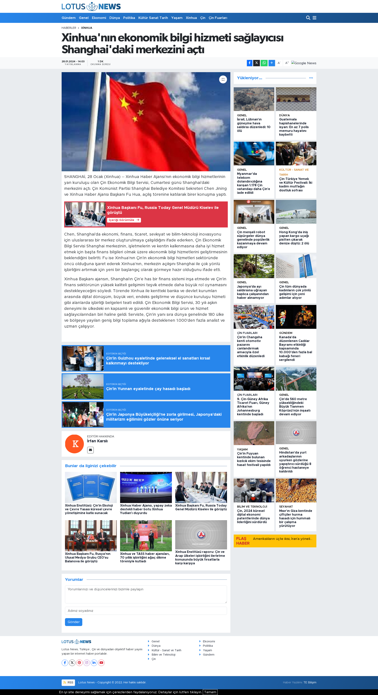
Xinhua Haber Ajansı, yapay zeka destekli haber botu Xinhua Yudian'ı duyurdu (146, 509)
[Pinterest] (79, 663)
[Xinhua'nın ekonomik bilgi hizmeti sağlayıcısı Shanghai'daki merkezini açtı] (146, 121)
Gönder (74, 622)
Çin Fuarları (218, 18)
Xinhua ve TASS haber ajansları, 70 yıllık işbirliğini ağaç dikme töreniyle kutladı (145, 557)
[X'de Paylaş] (256, 63)
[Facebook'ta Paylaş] (249, 63)
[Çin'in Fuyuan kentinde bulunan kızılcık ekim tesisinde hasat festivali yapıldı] (254, 433)
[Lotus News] (91, 6)
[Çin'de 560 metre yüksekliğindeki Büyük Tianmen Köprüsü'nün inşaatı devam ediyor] (296, 379)
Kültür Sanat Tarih (153, 18)
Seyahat (286, 506)
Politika (129, 18)
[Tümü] (311, 78)
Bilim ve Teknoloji (163, 654)
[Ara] (308, 18)
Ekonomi (99, 18)
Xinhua (191, 18)
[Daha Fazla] (272, 63)
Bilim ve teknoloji (252, 506)
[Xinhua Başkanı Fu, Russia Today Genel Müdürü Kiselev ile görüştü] (201, 487)
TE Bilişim (309, 682)
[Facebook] (65, 663)
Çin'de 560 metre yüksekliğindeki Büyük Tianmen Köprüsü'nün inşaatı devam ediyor (294, 407)
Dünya (114, 18)
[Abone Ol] (303, 63)
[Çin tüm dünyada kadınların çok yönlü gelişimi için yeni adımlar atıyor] (296, 266)
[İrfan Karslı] (74, 443)
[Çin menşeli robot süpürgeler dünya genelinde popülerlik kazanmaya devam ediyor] (254, 212)
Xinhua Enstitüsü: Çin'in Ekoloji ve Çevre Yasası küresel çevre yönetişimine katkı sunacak (89, 509)
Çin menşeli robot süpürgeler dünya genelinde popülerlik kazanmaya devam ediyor (253, 240)
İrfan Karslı (97, 441)
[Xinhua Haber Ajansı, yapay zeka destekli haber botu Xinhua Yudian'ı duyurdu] (146, 487)
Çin (202, 18)
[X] (72, 663)
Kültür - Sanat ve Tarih (166, 650)
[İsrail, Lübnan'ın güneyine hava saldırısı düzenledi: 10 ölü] (254, 99)
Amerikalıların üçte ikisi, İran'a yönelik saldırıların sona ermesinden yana (309, 538)
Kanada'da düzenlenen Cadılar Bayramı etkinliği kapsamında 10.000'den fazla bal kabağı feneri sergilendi (295, 348)
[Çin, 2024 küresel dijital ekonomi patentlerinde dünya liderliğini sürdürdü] (254, 490)
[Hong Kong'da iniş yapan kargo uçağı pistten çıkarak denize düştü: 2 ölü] (296, 212)
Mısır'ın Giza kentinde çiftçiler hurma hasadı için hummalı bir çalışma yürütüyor (295, 518)
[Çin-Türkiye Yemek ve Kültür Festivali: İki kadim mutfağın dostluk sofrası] (296, 154)
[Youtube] (101, 663)
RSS (70, 682)
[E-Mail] (90, 450)
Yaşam (177, 18)
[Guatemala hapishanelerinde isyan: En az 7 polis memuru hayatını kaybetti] (296, 99)
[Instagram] (86, 663)
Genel (84, 18)
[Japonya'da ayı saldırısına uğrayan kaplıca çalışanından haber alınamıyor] (254, 266)
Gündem (69, 18)
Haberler (69, 28)
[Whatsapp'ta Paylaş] (264, 63)
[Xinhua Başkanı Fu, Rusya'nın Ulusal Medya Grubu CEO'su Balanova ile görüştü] (91, 535)
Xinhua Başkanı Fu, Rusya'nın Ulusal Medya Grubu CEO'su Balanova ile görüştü (87, 557)
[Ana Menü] (314, 18)
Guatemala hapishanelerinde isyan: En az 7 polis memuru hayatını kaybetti (294, 127)
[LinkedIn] (94, 663)
